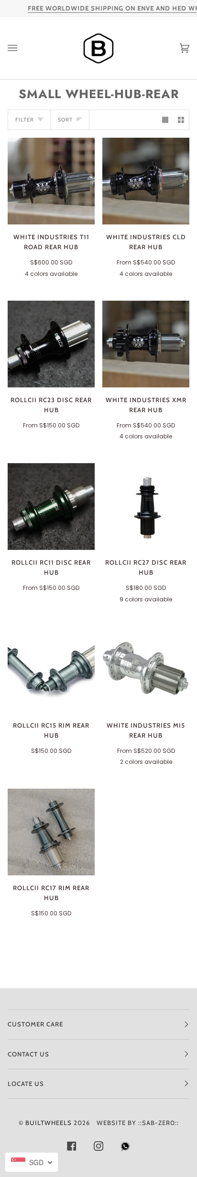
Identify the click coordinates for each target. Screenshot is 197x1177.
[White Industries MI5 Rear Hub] (145, 669)
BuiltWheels (48, 1122)
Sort (65, 119)
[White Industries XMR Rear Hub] (145, 344)
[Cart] (175, 48)
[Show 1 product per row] (165, 120)
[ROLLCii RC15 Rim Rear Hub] (51, 669)
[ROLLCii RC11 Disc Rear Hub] (51, 506)
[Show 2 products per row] (181, 120)
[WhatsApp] (125, 1149)
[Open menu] (22, 48)
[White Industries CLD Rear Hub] (145, 181)
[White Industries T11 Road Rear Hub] (51, 181)
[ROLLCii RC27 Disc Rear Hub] (145, 506)
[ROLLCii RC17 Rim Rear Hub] (51, 832)
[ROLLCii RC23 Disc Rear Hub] (51, 344)
